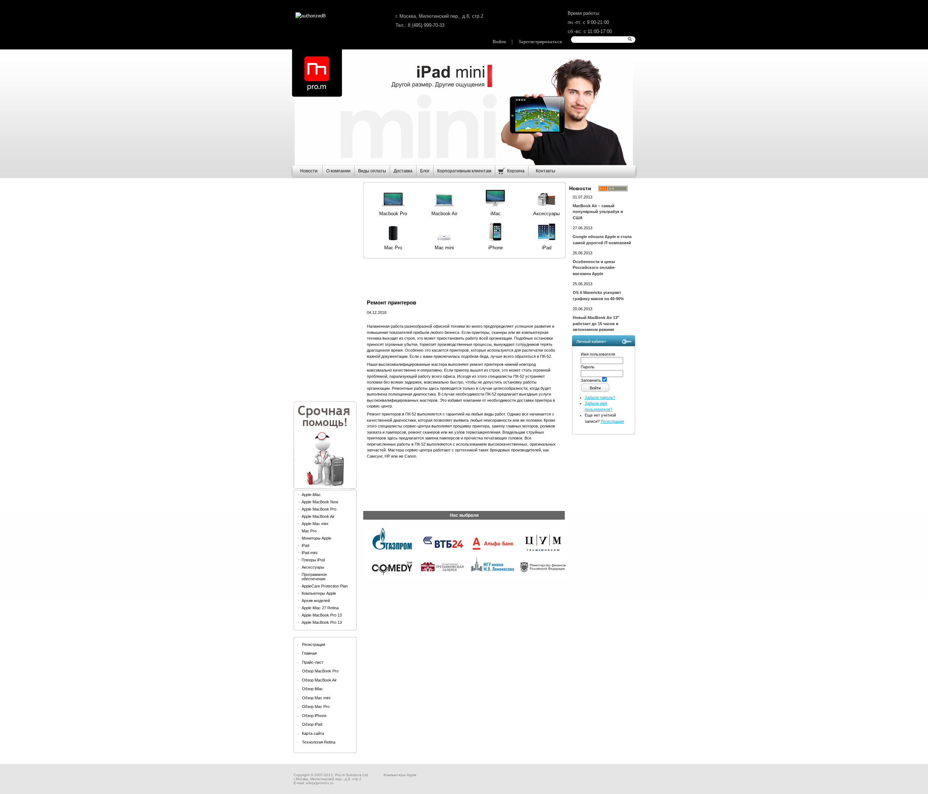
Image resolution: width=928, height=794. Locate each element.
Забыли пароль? (600, 397)
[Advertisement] (325, 287)
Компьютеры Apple (319, 593)
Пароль (587, 367)
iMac (495, 213)
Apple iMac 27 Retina (320, 608)
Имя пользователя (598, 354)
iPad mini (309, 553)
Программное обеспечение (314, 576)
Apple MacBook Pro (319, 509)
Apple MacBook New (320, 502)
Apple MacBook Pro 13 (322, 615)
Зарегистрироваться (540, 41)
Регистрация (612, 421)
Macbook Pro (393, 213)
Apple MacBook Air (318, 516)
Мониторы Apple (316, 538)
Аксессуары (313, 567)
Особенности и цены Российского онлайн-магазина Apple (594, 267)
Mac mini (444, 247)
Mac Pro (309, 531)
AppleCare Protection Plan (325, 586)
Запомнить (591, 380)
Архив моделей (316, 600)
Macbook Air (444, 213)
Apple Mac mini (315, 523)
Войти (499, 41)
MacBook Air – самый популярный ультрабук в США (598, 212)
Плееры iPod (313, 560)
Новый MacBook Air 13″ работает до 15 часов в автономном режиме (596, 323)
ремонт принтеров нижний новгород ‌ (503, 364)
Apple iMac (311, 494)
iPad (305, 545)
